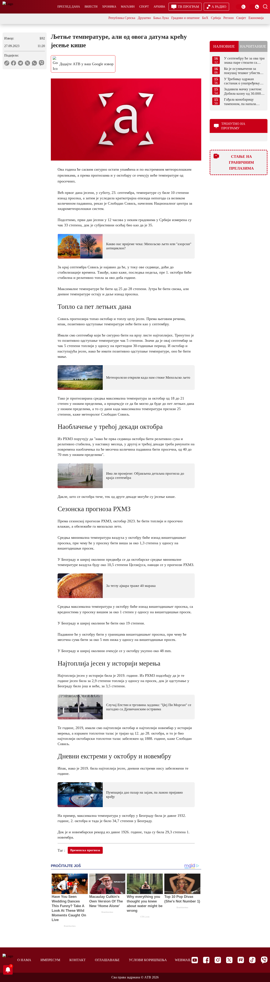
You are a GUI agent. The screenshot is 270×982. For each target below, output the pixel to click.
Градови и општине (185, 18)
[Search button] (265, 6)
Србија (216, 18)
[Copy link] (6, 63)
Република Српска (121, 18)
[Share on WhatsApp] (34, 63)
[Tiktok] (252, 960)
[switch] (241, 6)
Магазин (128, 6)
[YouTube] (195, 960)
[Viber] (264, 960)
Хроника (109, 6)
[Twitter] (229, 960)
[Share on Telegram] (20, 63)
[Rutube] (241, 960)
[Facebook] (206, 960)
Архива (159, 6)
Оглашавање (107, 960)
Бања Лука (161, 18)
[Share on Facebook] (13, 63)
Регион (228, 18)
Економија (256, 18)
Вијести (91, 6)
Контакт (77, 960)
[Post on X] (27, 63)
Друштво (144, 18)
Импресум (50, 960)
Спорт (144, 6)
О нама (24, 960)
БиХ (205, 18)
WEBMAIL (183, 960)
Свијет (241, 18)
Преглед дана (68, 6)
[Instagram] (218, 960)
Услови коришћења (148, 960)
